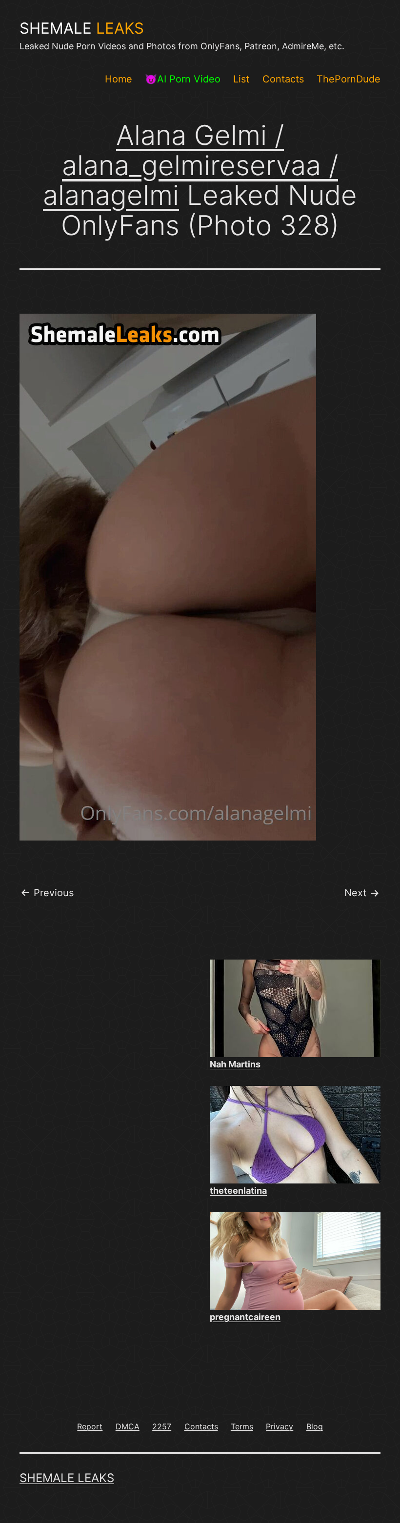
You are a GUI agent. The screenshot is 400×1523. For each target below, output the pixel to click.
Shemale (82, 28)
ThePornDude (348, 79)
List (241, 79)
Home (118, 79)
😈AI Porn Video (182, 79)
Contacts (283, 79)
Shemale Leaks (67, 1478)
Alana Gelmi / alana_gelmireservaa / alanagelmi (190, 165)
